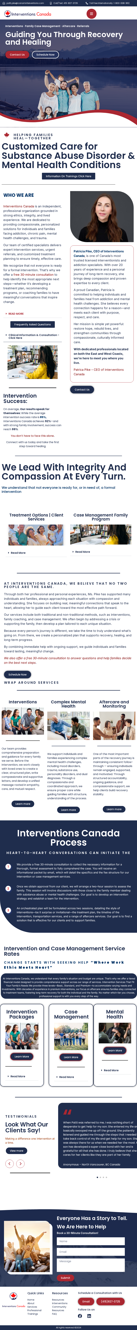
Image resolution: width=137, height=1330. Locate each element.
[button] (32, 314)
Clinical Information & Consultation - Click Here (34, 336)
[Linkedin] (89, 1316)
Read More (18, 553)
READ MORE (16, 314)
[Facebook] (80, 1316)
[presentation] (60, 1120)
